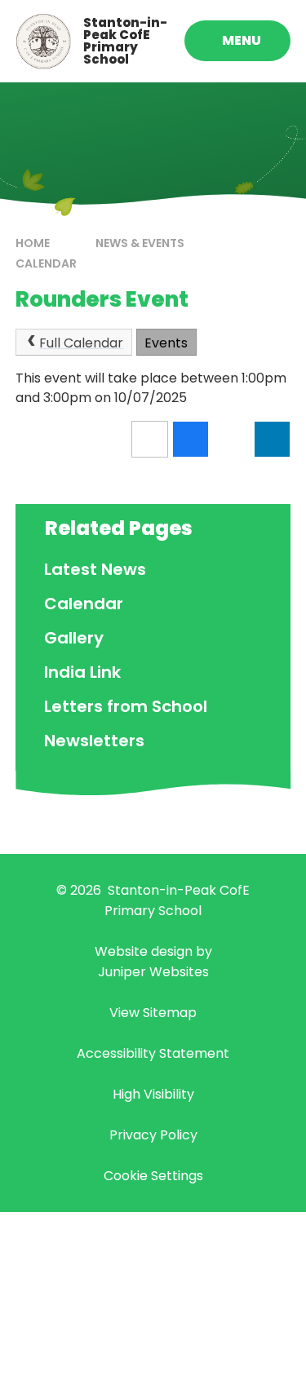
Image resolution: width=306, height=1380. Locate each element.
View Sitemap (153, 1012)
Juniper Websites (153, 971)
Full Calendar (81, 343)
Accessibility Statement (153, 1053)
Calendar (46, 263)
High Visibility (153, 1094)
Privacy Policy (153, 1135)
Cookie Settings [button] (153, 1175)
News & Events (139, 243)
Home (33, 243)
